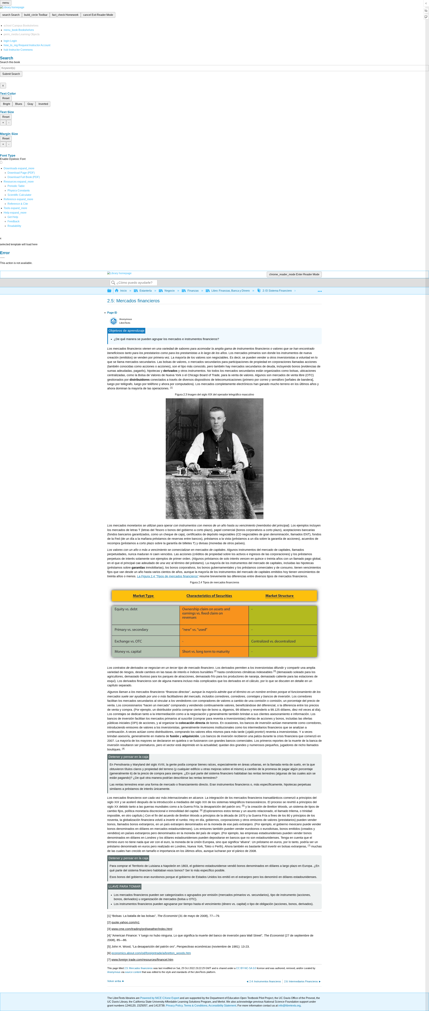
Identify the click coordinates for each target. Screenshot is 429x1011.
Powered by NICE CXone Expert (160, 998)
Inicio (123, 290)
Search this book (10, 62)
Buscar (113, 283)
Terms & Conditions (195, 1005)
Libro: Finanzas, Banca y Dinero (230, 290)
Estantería (145, 290)
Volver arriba (114, 981)
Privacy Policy (174, 1005)
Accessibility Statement (222, 1005)
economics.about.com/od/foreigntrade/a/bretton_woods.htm (151, 953)
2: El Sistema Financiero (277, 290)
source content (133, 972)
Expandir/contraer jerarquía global (111, 291)
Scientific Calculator (19, 194)
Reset (5, 98)
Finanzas (193, 290)
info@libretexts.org (289, 1005)
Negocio (169, 290)
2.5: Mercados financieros (138, 968)
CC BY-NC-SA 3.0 (246, 968)
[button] (13, 221)
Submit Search (11, 73)
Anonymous (113, 972)
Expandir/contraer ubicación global (320, 289)
